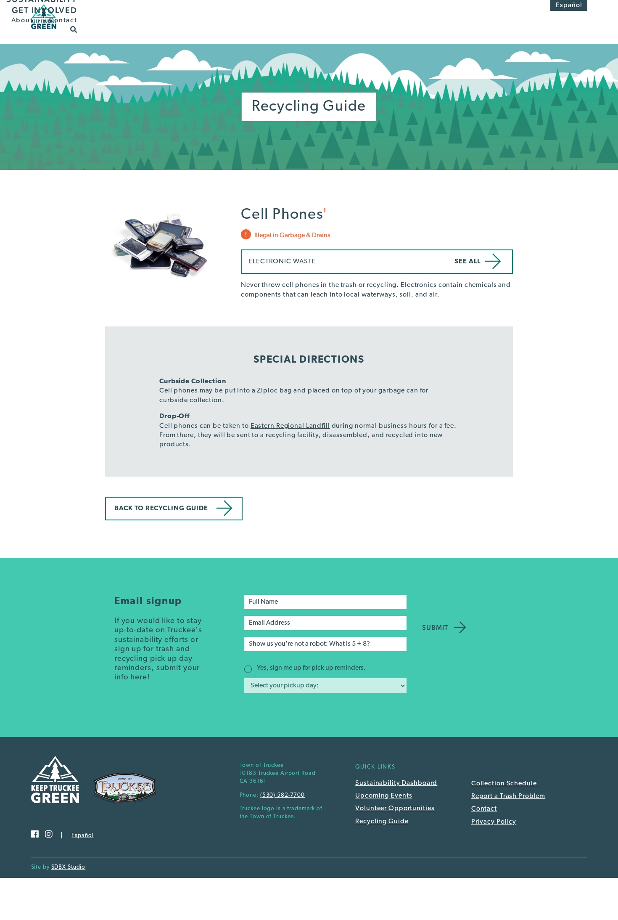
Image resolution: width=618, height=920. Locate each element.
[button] (73, 29)
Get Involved (44, 10)
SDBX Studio (68, 867)
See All (467, 261)
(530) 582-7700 (282, 795)
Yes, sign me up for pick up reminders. (311, 668)
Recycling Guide (381, 821)
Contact (63, 20)
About (22, 20)
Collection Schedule (504, 783)
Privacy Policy (493, 822)
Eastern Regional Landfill (290, 426)
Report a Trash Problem (508, 796)
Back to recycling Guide (161, 508)
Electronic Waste (282, 261)
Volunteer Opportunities (394, 808)
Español (569, 5)
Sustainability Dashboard (396, 783)
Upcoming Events (383, 796)
